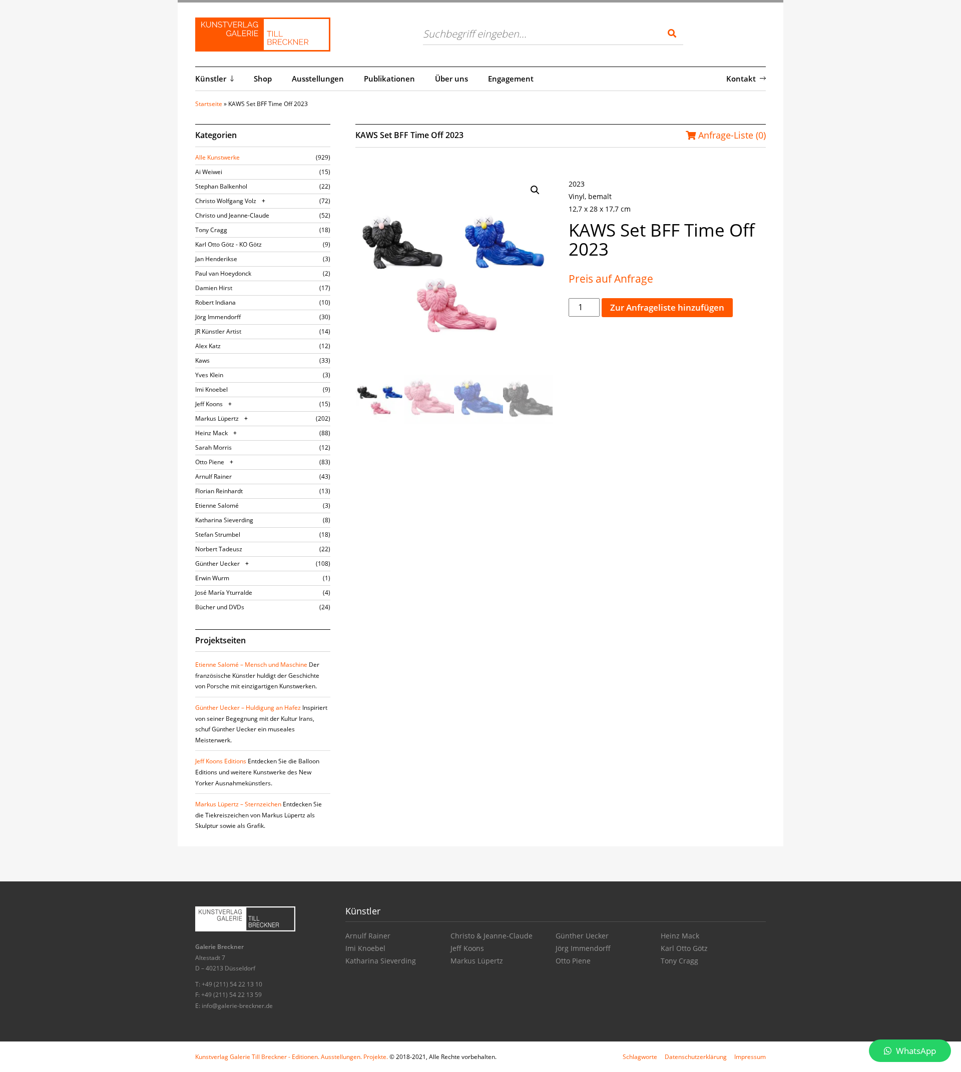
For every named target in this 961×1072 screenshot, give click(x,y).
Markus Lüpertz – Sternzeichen (238, 804)
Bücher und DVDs (219, 607)
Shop (263, 79)
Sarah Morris (213, 447)
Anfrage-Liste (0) (731, 135)
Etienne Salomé (217, 505)
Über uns (451, 79)
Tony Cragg (211, 230)
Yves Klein (209, 375)
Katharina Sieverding (224, 520)
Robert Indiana (215, 302)
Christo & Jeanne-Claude (491, 935)
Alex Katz (208, 346)
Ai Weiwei (208, 172)
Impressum (750, 1056)
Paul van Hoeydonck (223, 273)
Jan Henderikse (216, 259)
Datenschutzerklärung (696, 1056)
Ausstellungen (318, 79)
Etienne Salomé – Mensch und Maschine (251, 664)
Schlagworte (640, 1056)
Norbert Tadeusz (218, 549)
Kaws (202, 360)
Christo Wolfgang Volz (225, 201)
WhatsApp (915, 1050)
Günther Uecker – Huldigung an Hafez (248, 707)
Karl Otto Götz (684, 948)
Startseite (208, 104)
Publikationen (389, 79)
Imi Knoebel (211, 389)
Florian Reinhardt (219, 491)
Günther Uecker (217, 563)
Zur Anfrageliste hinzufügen (667, 307)
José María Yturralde (223, 592)
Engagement (511, 79)
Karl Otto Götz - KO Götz (228, 244)
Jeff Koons (209, 404)
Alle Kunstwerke (217, 157)
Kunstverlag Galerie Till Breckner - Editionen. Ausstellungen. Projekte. (291, 1056)
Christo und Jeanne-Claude (232, 215)
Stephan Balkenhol (221, 186)
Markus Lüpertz (217, 418)
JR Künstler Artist (218, 331)
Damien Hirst (213, 288)
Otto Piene (209, 462)
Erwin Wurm (212, 578)
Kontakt (741, 79)
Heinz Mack (211, 433)
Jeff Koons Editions (220, 761)
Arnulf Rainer (213, 476)
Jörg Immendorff (218, 317)
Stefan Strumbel (217, 534)
